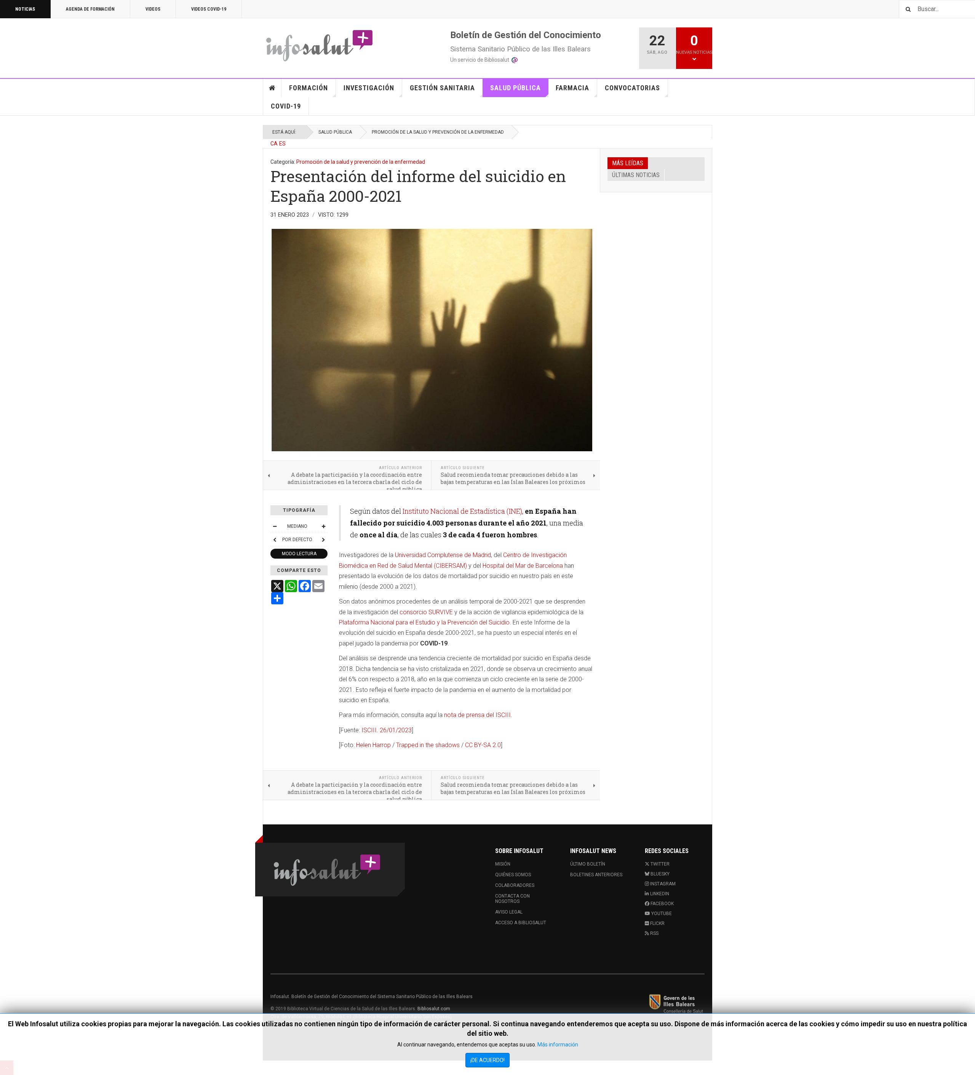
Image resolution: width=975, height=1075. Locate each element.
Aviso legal (509, 912)
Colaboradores (514, 885)
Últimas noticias (636, 175)
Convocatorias (632, 88)
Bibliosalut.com (433, 1008)
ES (282, 144)
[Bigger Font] (323, 526)
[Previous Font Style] (274, 539)
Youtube (661, 913)
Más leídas (627, 163)
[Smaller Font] (274, 526)
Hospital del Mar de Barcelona (523, 565)
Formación (308, 88)
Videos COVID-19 (208, 9)
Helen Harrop (374, 745)
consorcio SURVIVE (426, 612)
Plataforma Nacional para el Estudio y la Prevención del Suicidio (424, 622)
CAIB (676, 1003)
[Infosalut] (320, 45)
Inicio (272, 88)
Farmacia (572, 88)
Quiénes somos (513, 874)
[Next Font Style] (323, 539)
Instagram (662, 884)
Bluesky (659, 874)
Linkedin (659, 893)
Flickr (657, 923)
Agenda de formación (90, 9)
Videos (152, 9)
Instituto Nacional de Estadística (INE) (462, 511)
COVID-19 (286, 106)
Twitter (659, 864)
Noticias (25, 9)
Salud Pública (515, 88)
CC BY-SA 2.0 (483, 745)
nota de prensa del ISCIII (477, 715)
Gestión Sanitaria (442, 88)
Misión (502, 864)
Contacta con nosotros (512, 898)
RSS (654, 933)
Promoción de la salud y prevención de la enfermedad (438, 132)
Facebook (661, 903)
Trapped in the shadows (428, 745)
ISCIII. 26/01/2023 (386, 730)
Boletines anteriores (596, 874)
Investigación (369, 88)
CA (274, 144)
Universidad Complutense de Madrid (443, 555)
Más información (557, 1044)
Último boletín (587, 864)
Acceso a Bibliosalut (520, 922)
